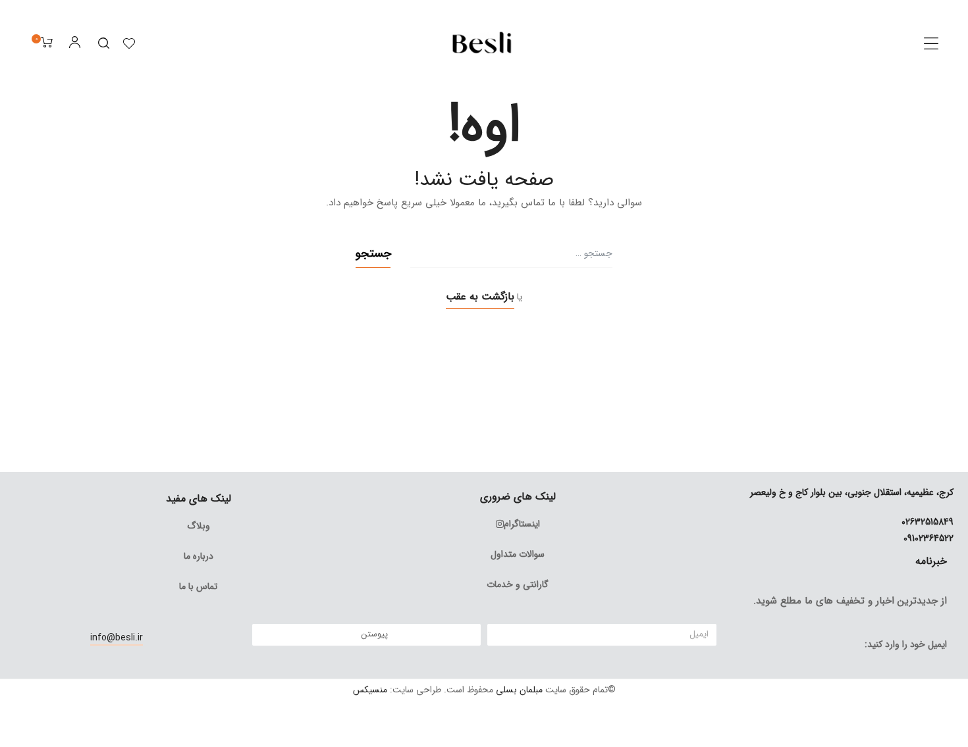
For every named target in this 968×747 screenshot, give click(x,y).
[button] (931, 43)
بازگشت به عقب (480, 296)
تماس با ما (198, 586)
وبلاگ (198, 526)
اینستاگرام (522, 524)
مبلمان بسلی (519, 690)
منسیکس (370, 690)
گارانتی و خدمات (518, 584)
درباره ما (198, 556)
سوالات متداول (518, 554)
